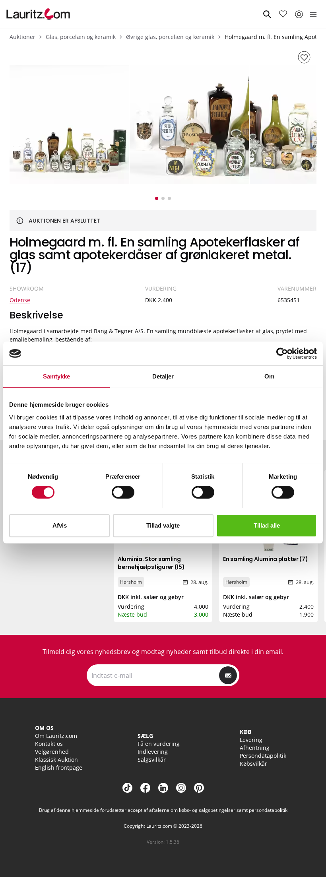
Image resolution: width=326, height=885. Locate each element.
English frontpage (58, 767)
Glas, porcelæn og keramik (81, 37)
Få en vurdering (159, 743)
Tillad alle (267, 525)
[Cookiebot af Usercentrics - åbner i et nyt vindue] (282, 353)
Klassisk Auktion (56, 759)
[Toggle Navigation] (313, 14)
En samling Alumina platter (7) (265, 559)
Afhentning (255, 747)
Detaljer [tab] (163, 376)
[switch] (123, 492)
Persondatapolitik (263, 755)
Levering (251, 739)
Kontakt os (49, 743)
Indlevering (153, 751)
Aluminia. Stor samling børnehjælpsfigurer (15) (151, 563)
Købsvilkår (253, 763)
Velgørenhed (52, 751)
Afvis (59, 525)
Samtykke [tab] (56, 376)
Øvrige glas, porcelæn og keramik (170, 37)
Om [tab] (269, 376)
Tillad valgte (163, 525)
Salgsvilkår (152, 759)
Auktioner (22, 37)
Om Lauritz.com (56, 735)
